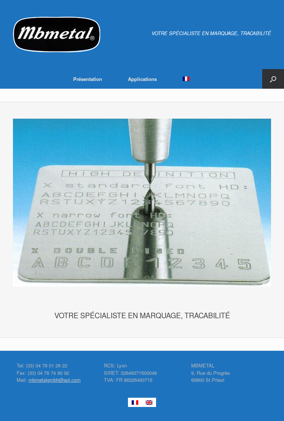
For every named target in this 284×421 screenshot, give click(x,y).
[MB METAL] (57, 34)
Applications (142, 78)
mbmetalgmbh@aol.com (54, 379)
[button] (273, 79)
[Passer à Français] (135, 402)
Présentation (87, 78)
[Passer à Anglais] (149, 402)
